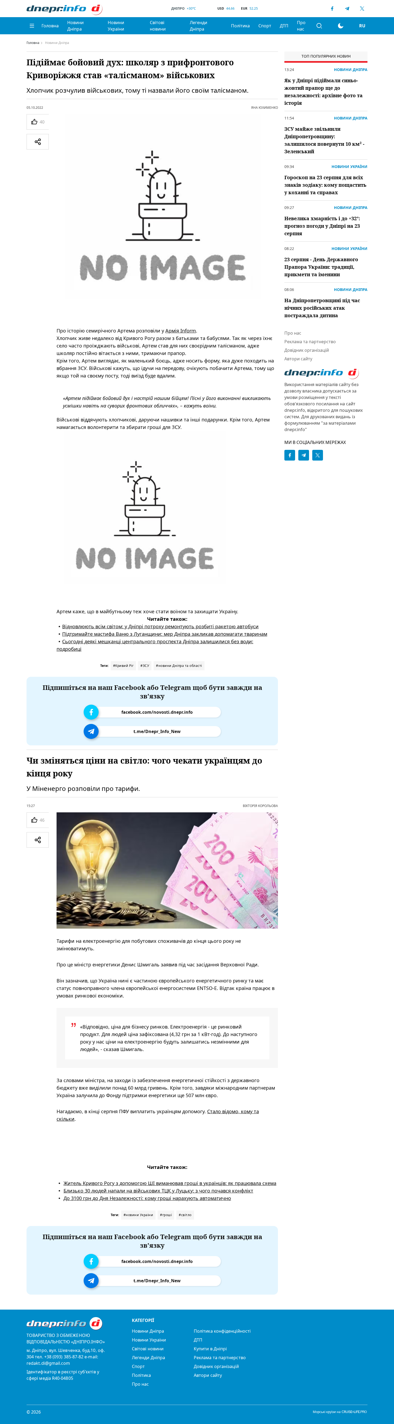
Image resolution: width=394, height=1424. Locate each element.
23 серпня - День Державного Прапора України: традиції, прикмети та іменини (321, 267)
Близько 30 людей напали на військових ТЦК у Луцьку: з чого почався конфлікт (158, 1190)
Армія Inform (180, 330)
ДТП (284, 26)
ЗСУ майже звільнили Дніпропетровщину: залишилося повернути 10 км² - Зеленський (324, 140)
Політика (240, 26)
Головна (50, 26)
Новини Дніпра (75, 26)
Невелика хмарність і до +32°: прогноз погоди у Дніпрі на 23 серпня (322, 226)
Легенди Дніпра (198, 26)
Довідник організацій (306, 350)
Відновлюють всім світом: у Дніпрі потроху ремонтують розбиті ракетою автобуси (160, 626)
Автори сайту (298, 359)
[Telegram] (347, 8)
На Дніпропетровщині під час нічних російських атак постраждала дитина (322, 308)
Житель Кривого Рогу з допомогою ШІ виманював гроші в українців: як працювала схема (170, 1183)
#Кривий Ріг (123, 665)
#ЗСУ (144, 665)
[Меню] (32, 25)
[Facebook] (332, 8)
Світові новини (158, 26)
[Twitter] (362, 8)
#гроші (166, 1215)
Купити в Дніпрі (210, 1349)
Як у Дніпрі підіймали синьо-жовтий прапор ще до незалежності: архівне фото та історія (323, 91)
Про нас (301, 26)
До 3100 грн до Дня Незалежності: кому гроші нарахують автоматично (147, 1198)
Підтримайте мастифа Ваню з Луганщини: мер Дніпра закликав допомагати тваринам (164, 634)
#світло (185, 1215)
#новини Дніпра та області (179, 665)
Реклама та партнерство (310, 342)
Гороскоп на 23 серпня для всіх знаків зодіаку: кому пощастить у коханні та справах (325, 185)
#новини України (138, 1215)
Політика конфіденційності (222, 1331)
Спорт (264, 26)
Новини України (116, 26)
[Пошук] (319, 25)
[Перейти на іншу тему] (340, 25)
